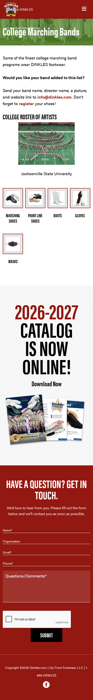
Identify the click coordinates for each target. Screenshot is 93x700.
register (26, 103)
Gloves (80, 215)
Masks (13, 261)
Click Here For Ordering (23, 28)
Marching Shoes (13, 218)
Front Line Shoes (35, 218)
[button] (84, 9)
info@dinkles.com (54, 97)
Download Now (47, 383)
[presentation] (37, 619)
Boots (57, 215)
